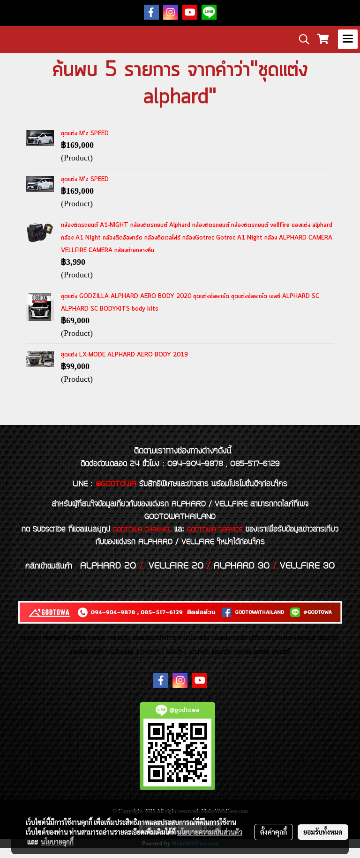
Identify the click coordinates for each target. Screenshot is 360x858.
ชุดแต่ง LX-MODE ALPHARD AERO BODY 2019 (124, 354)
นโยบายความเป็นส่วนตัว (209, 832)
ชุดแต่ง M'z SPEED (85, 133)
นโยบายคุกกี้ (57, 841)
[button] (301, 39)
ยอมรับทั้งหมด (323, 832)
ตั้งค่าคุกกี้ (273, 832)
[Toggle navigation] (348, 39)
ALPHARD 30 (242, 566)
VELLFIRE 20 (176, 566)
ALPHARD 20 (108, 566)
